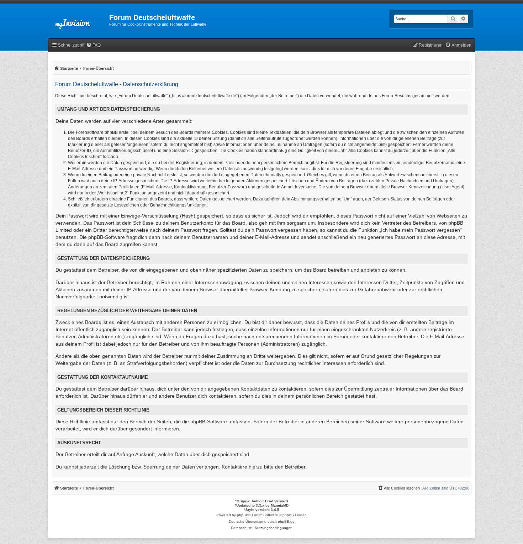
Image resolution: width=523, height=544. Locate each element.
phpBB (242, 515)
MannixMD (280, 505)
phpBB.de (286, 521)
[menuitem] (93, 45)
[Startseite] (78, 19)
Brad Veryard (276, 501)
